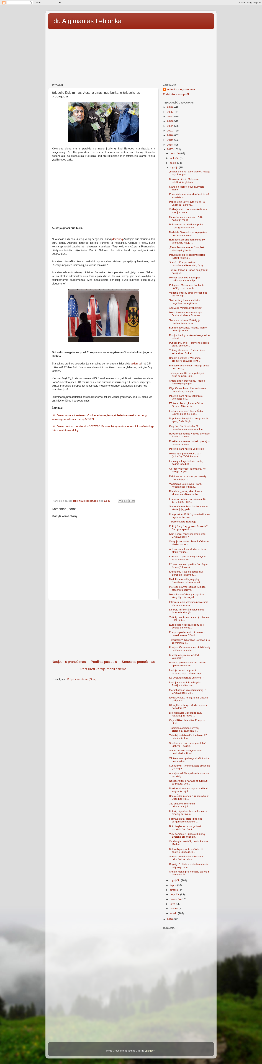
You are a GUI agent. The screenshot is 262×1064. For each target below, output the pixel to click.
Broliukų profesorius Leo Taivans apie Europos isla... (187, 664)
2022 (170, 126)
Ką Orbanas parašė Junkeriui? (186, 677)
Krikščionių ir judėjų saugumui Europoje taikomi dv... (186, 573)
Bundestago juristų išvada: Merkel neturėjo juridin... (188, 329)
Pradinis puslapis (104, 662)
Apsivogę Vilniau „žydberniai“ (185, 308)
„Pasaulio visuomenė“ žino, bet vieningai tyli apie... (186, 249)
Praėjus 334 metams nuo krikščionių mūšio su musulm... (189, 649)
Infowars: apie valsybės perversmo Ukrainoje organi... (188, 603)
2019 (170, 140)
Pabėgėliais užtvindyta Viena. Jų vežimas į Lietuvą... (187, 203)
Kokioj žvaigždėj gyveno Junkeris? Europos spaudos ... (188, 527)
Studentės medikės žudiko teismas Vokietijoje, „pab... (188, 508)
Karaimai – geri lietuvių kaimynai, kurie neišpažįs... (187, 558)
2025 (170, 112)
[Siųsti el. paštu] (120, 501)
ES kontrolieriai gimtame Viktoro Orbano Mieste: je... (187, 405)
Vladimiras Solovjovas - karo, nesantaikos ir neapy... (185, 485)
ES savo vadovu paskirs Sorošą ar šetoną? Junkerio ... (188, 565)
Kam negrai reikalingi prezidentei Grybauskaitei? (187, 535)
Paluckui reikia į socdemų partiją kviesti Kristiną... (187, 256)
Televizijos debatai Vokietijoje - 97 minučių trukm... (188, 737)
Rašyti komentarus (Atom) (81, 679)
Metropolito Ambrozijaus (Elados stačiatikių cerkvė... (187, 588)
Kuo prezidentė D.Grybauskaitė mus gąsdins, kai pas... (189, 515)
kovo (173, 904)
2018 (170, 144)
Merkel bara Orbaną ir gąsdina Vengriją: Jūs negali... (186, 596)
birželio (174, 890)
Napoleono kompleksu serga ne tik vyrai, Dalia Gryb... (188, 420)
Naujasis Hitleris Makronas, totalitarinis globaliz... (184, 180)
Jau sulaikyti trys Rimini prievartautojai (182, 805)
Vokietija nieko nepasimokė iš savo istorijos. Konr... (188, 211)
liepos (173, 885)
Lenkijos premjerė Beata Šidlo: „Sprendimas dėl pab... (186, 412)
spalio (173, 163)
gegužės (175, 894)
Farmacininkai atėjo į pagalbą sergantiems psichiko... (185, 820)
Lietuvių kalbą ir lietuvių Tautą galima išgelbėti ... (185, 462)
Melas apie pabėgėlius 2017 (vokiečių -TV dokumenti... (185, 455)
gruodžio (175, 153)
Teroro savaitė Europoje (182, 521)
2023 (170, 121)
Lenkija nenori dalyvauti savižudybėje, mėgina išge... (186, 671)
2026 (170, 107)
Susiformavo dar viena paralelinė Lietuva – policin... (187, 744)
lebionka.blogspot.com (181, 89)
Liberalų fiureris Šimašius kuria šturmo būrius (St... (186, 611)
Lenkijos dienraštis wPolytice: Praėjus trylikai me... (185, 684)
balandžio (175, 899)
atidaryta (136, 363)
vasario (174, 908)
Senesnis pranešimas (138, 662)
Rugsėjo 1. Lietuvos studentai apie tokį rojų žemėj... (188, 865)
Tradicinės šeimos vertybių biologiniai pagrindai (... (184, 729)
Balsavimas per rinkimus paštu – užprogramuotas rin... (187, 226)
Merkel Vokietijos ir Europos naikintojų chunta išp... (184, 279)
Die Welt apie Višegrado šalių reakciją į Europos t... (185, 714)
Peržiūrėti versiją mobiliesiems (103, 669)
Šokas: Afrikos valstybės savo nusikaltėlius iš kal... (185, 752)
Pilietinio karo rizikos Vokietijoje (186, 448)
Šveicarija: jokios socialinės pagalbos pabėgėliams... (184, 301)
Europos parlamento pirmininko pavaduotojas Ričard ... (186, 633)
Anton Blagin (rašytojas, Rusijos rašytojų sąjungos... (187, 382)
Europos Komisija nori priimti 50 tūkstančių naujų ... (187, 241)
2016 (170, 919)
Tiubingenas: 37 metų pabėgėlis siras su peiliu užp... (187, 374)
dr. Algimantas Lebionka (87, 21)
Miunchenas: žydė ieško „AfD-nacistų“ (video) (186, 218)
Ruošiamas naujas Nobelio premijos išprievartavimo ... (189, 435)
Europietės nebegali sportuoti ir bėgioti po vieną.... (186, 626)
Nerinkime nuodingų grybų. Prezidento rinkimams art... (185, 581)
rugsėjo (174, 167)
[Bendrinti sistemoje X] (127, 501)
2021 (170, 130)
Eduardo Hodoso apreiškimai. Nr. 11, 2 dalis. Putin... (187, 500)
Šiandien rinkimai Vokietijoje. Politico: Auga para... (185, 321)
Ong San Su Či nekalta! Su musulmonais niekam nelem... (187, 427)
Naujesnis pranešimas (69, 662)
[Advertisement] (131, 55)
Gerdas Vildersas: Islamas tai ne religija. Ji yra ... (187, 470)
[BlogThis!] (123, 501)
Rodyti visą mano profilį (176, 94)
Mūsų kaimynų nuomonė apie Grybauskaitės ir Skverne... (185, 314)
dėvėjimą (117, 239)
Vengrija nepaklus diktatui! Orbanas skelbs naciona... (189, 543)
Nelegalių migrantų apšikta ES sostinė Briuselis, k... (186, 850)
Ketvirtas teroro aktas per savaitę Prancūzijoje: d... (187, 477)
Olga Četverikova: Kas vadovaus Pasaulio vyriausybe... (187, 389)
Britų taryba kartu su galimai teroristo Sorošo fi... (185, 827)
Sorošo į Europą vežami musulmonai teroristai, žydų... (187, 264)
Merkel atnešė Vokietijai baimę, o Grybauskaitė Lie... (187, 691)
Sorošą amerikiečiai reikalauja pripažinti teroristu (186, 858)
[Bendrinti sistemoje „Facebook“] (130, 501)
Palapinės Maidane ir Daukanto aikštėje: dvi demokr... (186, 286)
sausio (174, 913)
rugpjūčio (175, 880)
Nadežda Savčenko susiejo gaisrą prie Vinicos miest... (188, 233)
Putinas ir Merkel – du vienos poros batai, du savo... (189, 344)
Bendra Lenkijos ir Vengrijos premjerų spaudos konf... (185, 359)
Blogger (150, 1050)
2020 (170, 135)
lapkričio (175, 158)
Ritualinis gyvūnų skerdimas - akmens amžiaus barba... (185, 493)
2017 (170, 149)
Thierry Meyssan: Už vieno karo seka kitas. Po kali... (187, 352)
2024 (170, 116)
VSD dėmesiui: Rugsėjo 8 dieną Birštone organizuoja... (187, 835)
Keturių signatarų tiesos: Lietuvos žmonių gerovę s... (188, 812)
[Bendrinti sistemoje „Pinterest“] (133, 501)
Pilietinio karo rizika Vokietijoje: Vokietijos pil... (186, 397)
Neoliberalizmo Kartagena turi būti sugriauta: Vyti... (188, 782)
